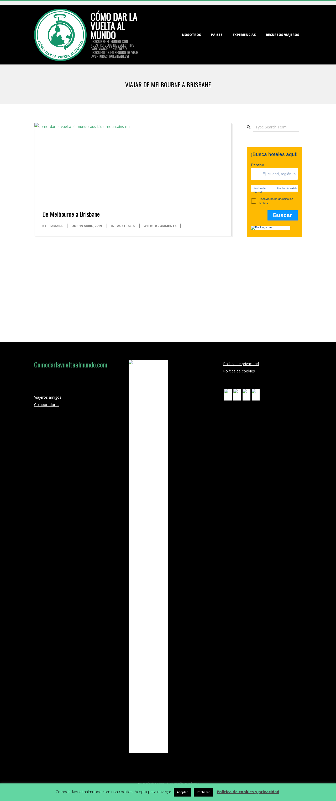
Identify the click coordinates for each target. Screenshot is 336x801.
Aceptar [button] (182, 792)
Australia (126, 226)
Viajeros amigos (47, 397)
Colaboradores (46, 404)
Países (217, 35)
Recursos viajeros (282, 35)
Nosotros (191, 35)
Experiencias (244, 35)
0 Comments (165, 226)
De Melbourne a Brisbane (71, 214)
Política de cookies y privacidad (248, 791)
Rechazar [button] (203, 792)
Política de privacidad (241, 363)
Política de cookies (239, 371)
